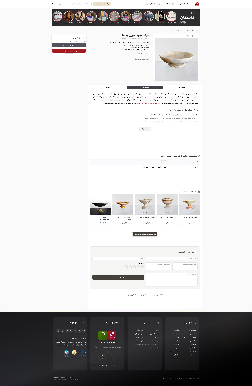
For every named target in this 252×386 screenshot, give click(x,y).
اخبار (175, 378)
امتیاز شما (141, 263)
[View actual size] (187, 35)
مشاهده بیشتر (145, 129)
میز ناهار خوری (142, 103)
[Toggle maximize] (197, 35)
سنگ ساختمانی (185, 4)
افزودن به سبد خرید (68, 45)
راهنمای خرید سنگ (189, 378)
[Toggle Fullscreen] (182, 35)
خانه (198, 378)
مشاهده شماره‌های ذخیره (106, 365)
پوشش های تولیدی (151, 4)
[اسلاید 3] (143, 212)
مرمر (176, 115)
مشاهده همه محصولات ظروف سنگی (145, 234)
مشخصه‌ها (145, 87)
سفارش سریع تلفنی (67, 51)
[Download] (192, 35)
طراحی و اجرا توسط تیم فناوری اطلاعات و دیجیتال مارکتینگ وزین (66, 379)
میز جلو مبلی (153, 103)
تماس (163, 378)
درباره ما (169, 378)
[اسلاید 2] (166, 212)
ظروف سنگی (186, 30)
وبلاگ (180, 378)
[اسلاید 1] (168, 212)
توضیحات (182, 87)
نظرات (108, 87)
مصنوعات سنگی (196, 30)
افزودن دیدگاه (118, 277)
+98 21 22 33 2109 (107, 355)
